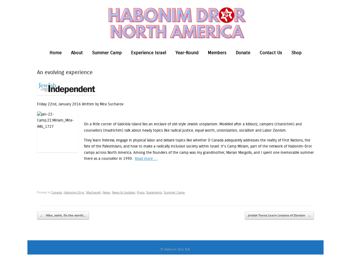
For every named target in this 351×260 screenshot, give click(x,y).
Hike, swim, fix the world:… (63, 215)
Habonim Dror (74, 192)
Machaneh (93, 192)
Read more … (146, 158)
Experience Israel (148, 53)
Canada (56, 192)
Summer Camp (107, 53)
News (106, 192)
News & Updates (123, 192)
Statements (154, 192)
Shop (296, 53)
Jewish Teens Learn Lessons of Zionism (279, 215)
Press (141, 192)
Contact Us (271, 53)
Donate (243, 53)
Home (56, 53)
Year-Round (187, 53)
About (77, 53)
